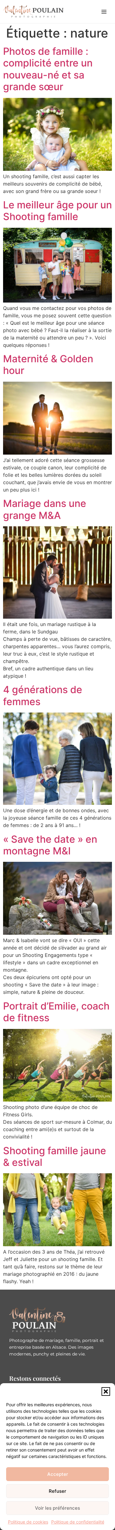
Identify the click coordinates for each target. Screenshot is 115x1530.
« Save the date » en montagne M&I (50, 845)
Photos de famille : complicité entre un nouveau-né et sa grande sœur (48, 69)
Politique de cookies (28, 1521)
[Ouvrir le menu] (104, 12)
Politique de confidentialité (77, 1521)
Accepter (57, 1474)
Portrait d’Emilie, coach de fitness (56, 1012)
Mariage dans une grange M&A (44, 509)
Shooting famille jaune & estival (54, 1156)
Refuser (57, 1491)
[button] (106, 1391)
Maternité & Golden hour (48, 364)
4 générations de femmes (42, 695)
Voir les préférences (57, 1508)
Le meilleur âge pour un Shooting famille (57, 211)
